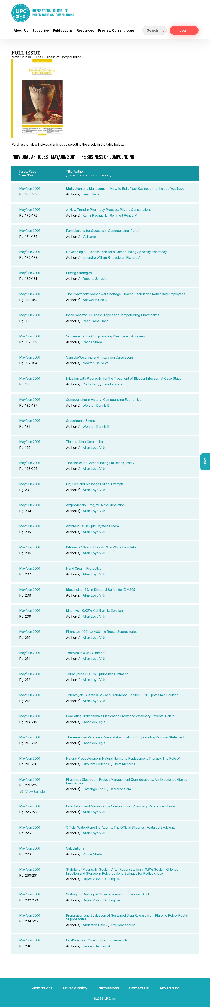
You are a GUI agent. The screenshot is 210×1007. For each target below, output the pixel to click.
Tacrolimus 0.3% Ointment (85, 653)
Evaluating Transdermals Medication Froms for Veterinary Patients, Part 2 (120, 716)
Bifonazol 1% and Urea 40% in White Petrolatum (102, 547)
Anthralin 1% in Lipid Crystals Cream (92, 526)
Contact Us (139, 988)
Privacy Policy (75, 988)
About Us (21, 30)
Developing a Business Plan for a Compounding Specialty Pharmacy (116, 252)
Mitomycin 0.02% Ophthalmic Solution (94, 610)
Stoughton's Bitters (80, 420)
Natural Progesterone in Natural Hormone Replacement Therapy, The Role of (123, 758)
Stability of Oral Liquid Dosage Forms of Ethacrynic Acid (107, 894)
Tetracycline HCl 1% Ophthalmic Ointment (97, 674)
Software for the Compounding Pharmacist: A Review (105, 336)
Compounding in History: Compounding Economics (103, 400)
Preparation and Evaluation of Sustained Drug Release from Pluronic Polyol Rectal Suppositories (127, 917)
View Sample (35, 792)
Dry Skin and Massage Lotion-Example (95, 484)
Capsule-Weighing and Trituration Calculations (100, 357)
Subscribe (40, 30)
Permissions (108, 988)
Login (184, 30)
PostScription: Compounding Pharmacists (97, 940)
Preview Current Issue (116, 30)
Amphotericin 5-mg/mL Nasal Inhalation (95, 505)
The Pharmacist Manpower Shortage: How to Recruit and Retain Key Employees (125, 294)
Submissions (41, 988)
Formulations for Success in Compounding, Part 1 (102, 231)
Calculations (75, 848)
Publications (63, 30)
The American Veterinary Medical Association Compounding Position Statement (125, 737)
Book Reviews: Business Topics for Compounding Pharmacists (112, 315)
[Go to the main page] (42, 13)
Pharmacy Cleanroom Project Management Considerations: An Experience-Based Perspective (126, 781)
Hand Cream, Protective (84, 568)
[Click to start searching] (162, 30)
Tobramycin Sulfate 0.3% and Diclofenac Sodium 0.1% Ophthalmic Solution (122, 695)
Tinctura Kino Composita (84, 442)
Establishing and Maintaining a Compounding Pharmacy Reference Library (120, 806)
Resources (85, 30)
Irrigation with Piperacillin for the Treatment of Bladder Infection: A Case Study (123, 378)
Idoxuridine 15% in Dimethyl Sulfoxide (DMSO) (100, 589)
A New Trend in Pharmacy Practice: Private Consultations (108, 210)
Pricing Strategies (79, 273)
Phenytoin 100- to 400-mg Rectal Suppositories (101, 632)
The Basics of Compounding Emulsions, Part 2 (100, 463)
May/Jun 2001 (29, 188)
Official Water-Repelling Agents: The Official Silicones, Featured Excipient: (120, 827)
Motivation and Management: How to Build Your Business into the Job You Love (125, 188)
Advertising (169, 988)
